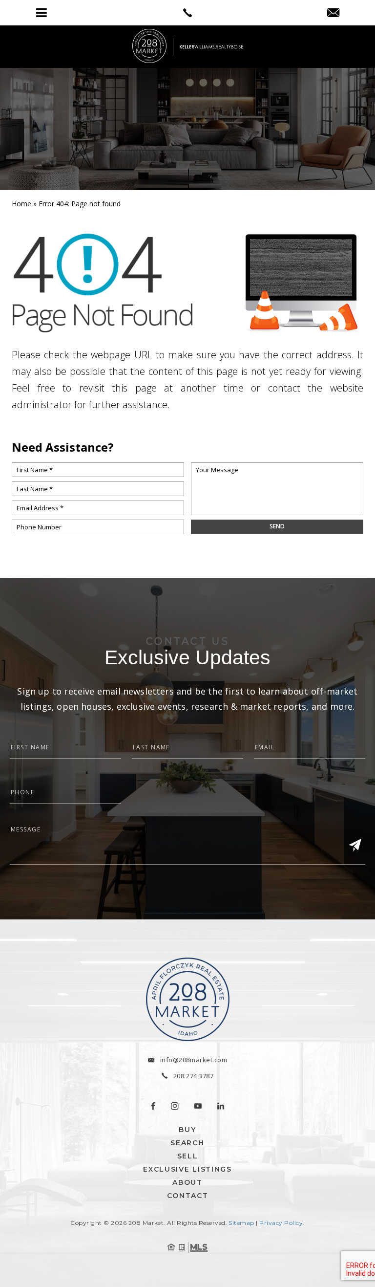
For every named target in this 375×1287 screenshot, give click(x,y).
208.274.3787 (193, 1075)
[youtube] (198, 1106)
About (187, 1182)
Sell (187, 1156)
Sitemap (241, 1222)
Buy (187, 1129)
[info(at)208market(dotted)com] (333, 13)
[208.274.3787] (187, 12)
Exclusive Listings (187, 1169)
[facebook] (153, 1106)
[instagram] (175, 1106)
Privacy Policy (281, 1222)
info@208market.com (193, 1059)
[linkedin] (220, 1106)
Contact (187, 1195)
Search (187, 1142)
